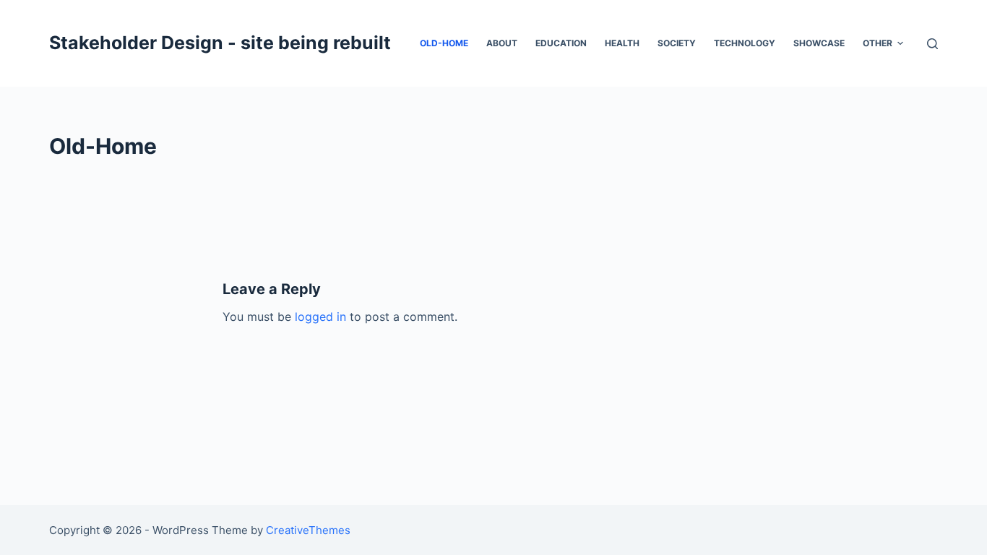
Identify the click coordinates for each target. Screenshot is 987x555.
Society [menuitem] (677, 43)
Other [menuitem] (877, 43)
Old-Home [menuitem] (444, 43)
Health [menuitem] (622, 43)
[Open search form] (932, 43)
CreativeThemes (308, 530)
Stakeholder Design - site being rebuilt (220, 42)
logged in (320, 316)
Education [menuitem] (561, 43)
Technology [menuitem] (744, 43)
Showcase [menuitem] (819, 43)
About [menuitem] (501, 43)
